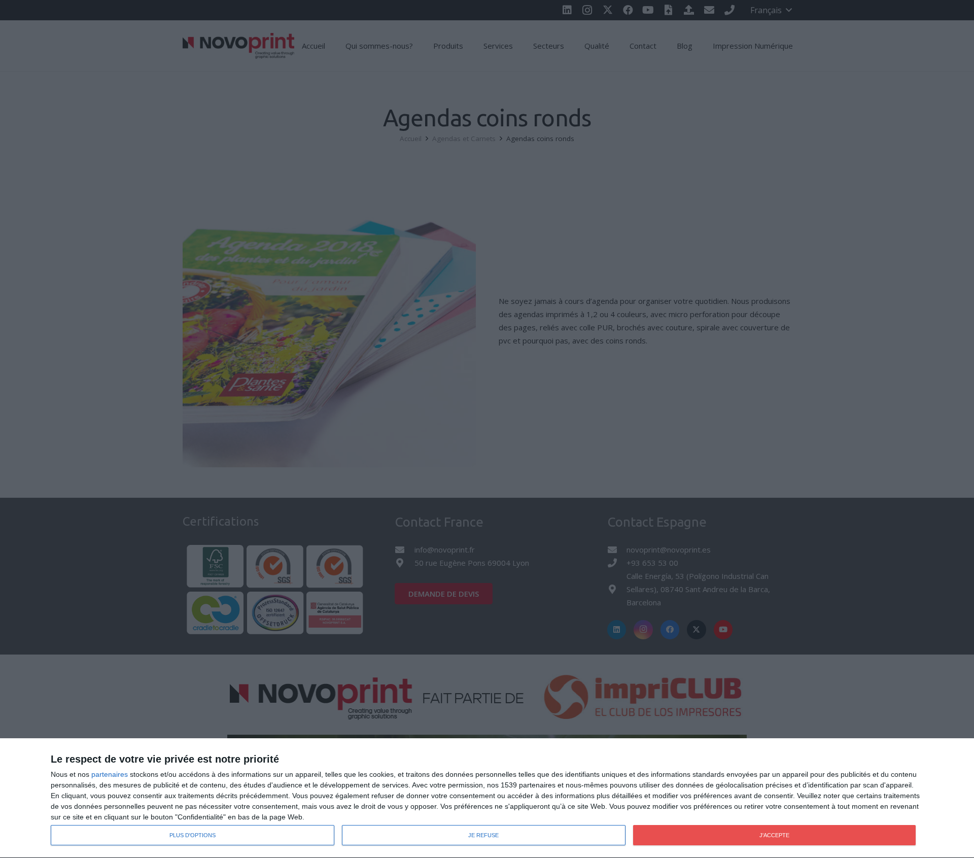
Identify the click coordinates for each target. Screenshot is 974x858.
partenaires (109, 774)
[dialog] (487, 798)
